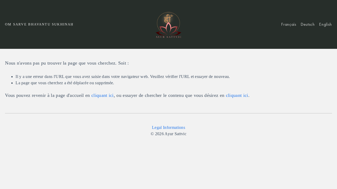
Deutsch (308, 24)
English (325, 24)
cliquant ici (102, 95)
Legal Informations (168, 127)
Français (288, 24)
